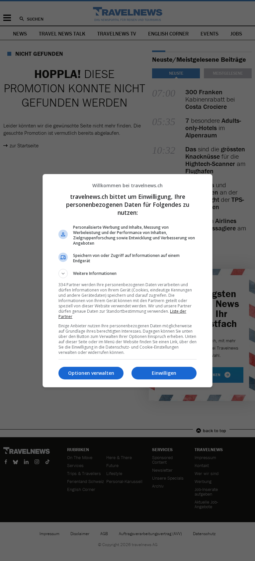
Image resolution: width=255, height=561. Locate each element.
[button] (127, 273)
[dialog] (127, 280)
